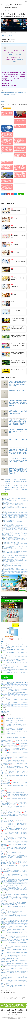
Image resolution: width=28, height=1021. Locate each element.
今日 (3, 714)
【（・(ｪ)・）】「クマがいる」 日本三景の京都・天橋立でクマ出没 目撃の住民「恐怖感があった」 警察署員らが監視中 (14, 529)
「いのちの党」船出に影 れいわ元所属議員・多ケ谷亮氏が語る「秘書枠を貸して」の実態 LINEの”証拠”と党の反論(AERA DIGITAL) (14, 757)
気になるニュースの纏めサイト (14, 1014)
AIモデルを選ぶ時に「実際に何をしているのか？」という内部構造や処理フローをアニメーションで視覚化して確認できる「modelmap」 (14, 977)
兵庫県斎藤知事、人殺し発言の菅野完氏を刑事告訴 (13, 503)
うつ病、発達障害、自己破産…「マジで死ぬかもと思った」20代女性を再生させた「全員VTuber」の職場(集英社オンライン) (14, 834)
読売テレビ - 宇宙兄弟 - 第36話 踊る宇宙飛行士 (16, 644)
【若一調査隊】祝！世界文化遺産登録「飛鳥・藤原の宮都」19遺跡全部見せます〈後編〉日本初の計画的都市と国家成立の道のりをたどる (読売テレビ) (14, 921)
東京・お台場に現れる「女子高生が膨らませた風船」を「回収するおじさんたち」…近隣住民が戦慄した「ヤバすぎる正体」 (14, 540)
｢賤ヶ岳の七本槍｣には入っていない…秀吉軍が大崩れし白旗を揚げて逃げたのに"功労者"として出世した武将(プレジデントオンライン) (14, 867)
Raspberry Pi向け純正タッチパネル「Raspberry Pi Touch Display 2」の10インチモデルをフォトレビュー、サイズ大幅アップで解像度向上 (14, 968)
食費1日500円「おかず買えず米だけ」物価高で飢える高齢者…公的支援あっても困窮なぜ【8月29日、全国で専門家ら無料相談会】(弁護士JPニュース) (14, 862)
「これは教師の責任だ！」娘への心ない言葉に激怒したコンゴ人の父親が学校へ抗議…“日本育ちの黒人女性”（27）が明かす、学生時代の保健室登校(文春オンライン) (14, 880)
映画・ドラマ (9, 998)
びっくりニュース (7, 108)
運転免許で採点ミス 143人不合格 (18, 439)
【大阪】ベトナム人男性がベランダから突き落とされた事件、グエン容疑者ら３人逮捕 (18, 412)
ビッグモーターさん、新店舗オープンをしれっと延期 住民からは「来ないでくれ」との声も (18, 460)
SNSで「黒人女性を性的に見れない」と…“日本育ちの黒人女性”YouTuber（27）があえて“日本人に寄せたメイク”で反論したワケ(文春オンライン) (14, 876)
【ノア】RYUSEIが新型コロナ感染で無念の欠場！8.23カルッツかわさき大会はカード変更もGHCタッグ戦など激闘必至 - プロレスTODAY (14, 982)
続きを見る (4, 712)
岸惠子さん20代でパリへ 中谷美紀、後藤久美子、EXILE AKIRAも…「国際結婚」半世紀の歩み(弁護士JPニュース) (14, 849)
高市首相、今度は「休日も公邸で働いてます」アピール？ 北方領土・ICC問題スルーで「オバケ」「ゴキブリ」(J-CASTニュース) (14, 772)
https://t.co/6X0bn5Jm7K (14, 54)
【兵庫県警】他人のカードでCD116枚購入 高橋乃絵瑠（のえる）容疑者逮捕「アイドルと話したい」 (16, 481)
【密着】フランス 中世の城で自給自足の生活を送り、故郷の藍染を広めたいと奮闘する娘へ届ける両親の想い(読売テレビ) (14, 795)
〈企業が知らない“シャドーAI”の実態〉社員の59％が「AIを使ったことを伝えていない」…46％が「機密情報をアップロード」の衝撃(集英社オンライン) (14, 825)
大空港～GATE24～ (11, 705)
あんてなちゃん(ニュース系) (11, 5)
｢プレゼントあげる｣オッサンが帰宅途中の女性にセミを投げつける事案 (18, 431)
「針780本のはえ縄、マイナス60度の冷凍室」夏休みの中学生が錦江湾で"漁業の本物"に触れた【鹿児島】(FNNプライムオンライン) (14, 815)
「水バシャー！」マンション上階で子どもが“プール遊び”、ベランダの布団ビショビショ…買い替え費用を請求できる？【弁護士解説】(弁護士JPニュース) (14, 903)
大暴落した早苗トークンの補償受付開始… (11, 542)
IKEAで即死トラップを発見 (16, 391)
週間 (7, 714)
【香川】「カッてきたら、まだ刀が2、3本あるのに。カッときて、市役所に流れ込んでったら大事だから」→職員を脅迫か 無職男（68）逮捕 (15, 533)
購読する (4, 597)
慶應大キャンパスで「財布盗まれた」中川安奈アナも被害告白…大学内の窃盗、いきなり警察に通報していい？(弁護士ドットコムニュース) (14, 926)
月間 (10, 714)
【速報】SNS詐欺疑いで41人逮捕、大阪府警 (12, 565)
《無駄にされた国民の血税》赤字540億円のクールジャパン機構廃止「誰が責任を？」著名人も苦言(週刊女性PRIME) (14, 908)
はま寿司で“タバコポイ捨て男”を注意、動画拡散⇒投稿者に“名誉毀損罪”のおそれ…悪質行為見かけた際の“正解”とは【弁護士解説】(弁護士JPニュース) (14, 803)
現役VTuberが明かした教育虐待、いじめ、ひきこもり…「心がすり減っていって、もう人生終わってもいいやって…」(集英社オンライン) (14, 820)
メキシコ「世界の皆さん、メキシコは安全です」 (13, 521)
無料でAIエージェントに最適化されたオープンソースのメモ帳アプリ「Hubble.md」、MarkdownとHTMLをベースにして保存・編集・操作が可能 (14, 973)
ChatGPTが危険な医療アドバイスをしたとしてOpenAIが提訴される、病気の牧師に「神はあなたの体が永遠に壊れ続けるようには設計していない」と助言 (14, 957)
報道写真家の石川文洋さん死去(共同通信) (15, 792)
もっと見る (7, 677)
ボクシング (12, 997)
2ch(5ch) (15, 998)
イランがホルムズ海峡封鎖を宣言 (9, 520)
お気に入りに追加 (7, 35)
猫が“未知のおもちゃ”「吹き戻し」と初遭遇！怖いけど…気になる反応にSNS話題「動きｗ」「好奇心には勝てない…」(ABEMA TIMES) (14, 838)
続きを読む (4, 101)
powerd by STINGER (16, 1018)
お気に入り (21, 998)
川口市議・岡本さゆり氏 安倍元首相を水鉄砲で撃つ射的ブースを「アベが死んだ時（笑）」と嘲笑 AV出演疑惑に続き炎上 (14, 555)
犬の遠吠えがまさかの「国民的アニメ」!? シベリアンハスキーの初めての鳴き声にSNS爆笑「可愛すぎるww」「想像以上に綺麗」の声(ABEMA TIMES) (14, 768)
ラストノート (9, 707)
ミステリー (6, 997)
